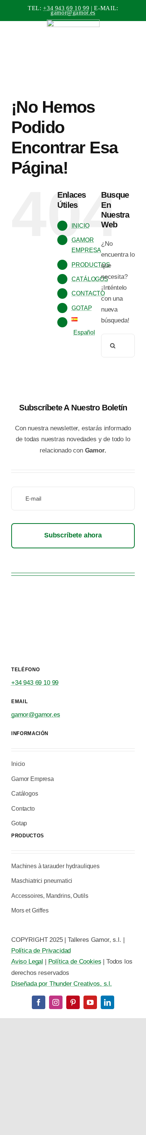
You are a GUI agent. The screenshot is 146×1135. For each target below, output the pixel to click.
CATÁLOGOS (90, 279)
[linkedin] (107, 1002)
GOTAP (82, 308)
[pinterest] (73, 1002)
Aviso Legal (27, 961)
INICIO (80, 225)
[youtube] (90, 1002)
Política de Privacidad (41, 950)
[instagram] (56, 1002)
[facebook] (38, 1002)
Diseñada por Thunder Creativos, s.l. (61, 983)
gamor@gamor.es (73, 12)
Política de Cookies (74, 961)
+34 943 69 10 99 (66, 8)
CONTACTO (88, 293)
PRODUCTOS (91, 265)
